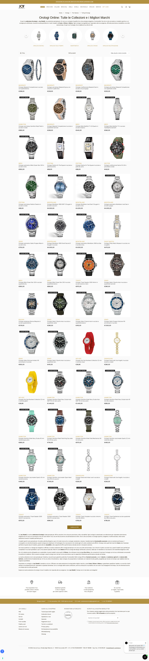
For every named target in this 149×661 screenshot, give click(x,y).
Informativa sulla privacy (112, 623)
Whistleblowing (45, 631)
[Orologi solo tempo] (56, 36)
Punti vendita (22, 621)
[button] (43, 7)
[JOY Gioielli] (22, 7)
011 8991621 (109, 601)
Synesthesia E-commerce (113, 648)
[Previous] (26, 35)
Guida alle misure (46, 614)
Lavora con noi (23, 626)
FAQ (20, 611)
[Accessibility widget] (2, 651)
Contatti (21, 619)
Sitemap (43, 634)
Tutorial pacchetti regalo (48, 611)
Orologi (67, 13)
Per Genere (75, 13)
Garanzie (43, 619)
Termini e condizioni (47, 624)
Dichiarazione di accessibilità (49, 629)
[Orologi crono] (92, 36)
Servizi (20, 616)
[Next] (122, 35)
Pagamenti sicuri (46, 621)
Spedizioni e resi (46, 616)
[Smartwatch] (74, 36)
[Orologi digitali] (38, 36)
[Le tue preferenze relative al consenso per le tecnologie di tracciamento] (2, 658)
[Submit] (118, 618)
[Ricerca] (122, 7)
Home (60, 13)
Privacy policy (45, 626)
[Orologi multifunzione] (110, 36)
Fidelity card (22, 624)
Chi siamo (21, 614)
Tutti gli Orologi (86, 13)
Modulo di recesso (24, 629)
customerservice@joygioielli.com (90, 601)
